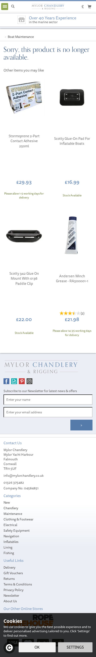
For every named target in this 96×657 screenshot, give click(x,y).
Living (7, 547)
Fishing (8, 553)
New (6, 502)
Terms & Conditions (17, 584)
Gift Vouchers (13, 573)
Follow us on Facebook (6, 381)
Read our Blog (14, 381)
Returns (9, 578)
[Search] (12, 6)
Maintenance (12, 513)
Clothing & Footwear (18, 519)
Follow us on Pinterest (22, 381)
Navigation (11, 536)
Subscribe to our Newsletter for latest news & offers (40, 391)
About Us (10, 601)
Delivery (9, 567)
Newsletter (11, 595)
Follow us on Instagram (29, 381)
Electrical (10, 525)
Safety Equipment (16, 530)
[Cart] (89, 6)
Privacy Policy (13, 590)
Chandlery (10, 508)
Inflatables (10, 541)
